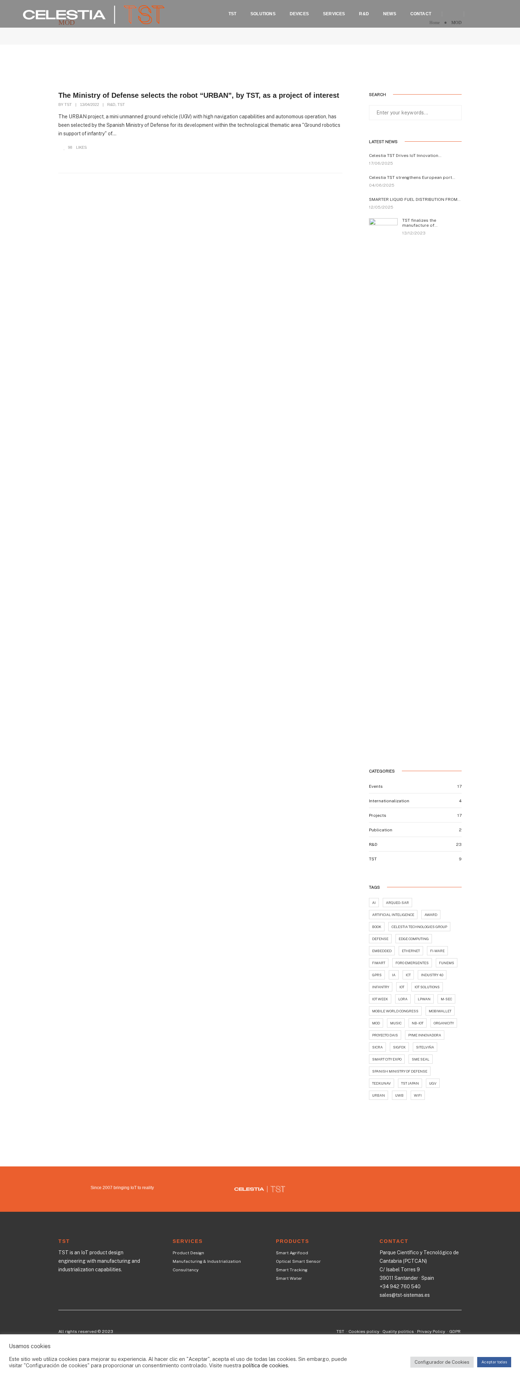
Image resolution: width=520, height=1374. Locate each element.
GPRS (377, 975)
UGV (433, 1083)
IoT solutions (427, 987)
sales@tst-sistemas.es (405, 1295)
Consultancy (185, 1269)
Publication (380, 829)
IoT (401, 987)
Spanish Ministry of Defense (399, 1071)
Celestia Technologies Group (419, 927)
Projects (377, 815)
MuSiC (395, 1023)
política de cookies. (266, 1365)
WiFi (418, 1095)
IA (393, 975)
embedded (382, 951)
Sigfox (399, 1047)
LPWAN (424, 999)
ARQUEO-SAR (397, 902)
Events (376, 786)
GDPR (455, 1331)
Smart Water (289, 1278)
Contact (420, 13)
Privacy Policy (431, 1331)
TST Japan (410, 1083)
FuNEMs (446, 963)
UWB (399, 1095)
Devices (299, 13)
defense (380, 939)
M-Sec (446, 999)
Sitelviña (425, 1047)
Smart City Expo (386, 1059)
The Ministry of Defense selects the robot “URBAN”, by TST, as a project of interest (198, 95)
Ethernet (411, 951)
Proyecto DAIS (385, 1035)
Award (430, 914)
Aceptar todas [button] (494, 1362)
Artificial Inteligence (393, 914)
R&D (364, 13)
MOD (376, 1023)
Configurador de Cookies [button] (442, 1362)
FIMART (378, 963)
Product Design (188, 1252)
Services (334, 13)
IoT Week (380, 999)
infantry (380, 987)
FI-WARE (437, 951)
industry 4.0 (432, 975)
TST (233, 13)
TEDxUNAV (381, 1083)
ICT (408, 975)
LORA (403, 999)
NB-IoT (417, 1023)
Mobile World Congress (395, 1011)
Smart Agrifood (292, 1252)
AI (374, 902)
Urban (378, 1095)
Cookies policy (363, 1331)
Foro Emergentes (412, 963)
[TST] (93, 13)
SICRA (377, 1047)
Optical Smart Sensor (298, 1261)
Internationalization (389, 800)
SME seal (420, 1059)
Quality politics (398, 1331)
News (389, 13)
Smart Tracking (291, 1269)
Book (376, 927)
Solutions (263, 13)
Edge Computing (414, 939)
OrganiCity (444, 1023)
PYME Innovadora (424, 1035)
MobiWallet (440, 1011)
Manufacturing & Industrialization (207, 1261)
